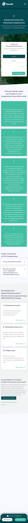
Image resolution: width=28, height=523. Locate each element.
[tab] (14, 261)
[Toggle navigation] (25, 4)
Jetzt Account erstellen (9, 398)
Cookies (17, 516)
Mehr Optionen (7, 519)
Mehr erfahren (19, 320)
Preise (3, 404)
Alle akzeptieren (20, 519)
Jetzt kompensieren (19, 73)
